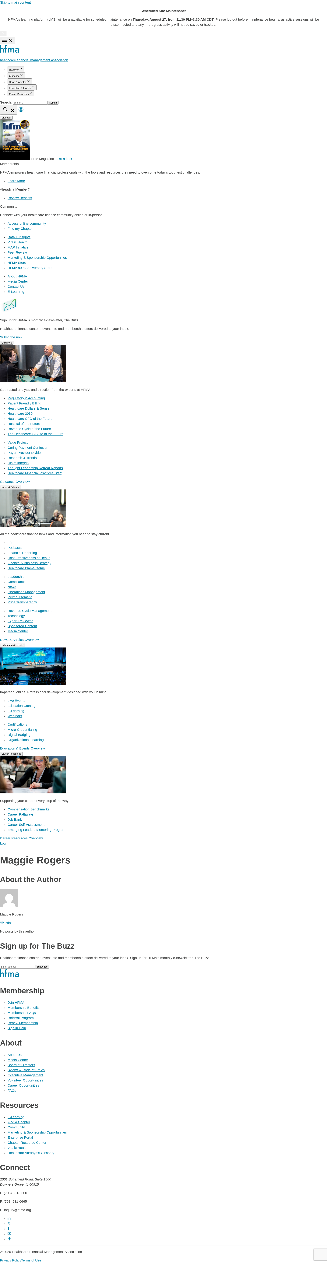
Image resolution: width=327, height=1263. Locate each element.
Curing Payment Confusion (28, 448)
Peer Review (17, 252)
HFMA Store (17, 263)
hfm (10, 543)
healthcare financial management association (34, 60)
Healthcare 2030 (20, 413)
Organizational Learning (26, 740)
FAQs (12, 1090)
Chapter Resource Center (27, 1143)
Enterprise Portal (20, 1137)
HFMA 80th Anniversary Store (30, 268)
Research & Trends (22, 458)
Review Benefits (20, 198)
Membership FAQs (22, 1013)
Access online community (27, 223)
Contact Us (16, 286)
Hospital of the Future (24, 424)
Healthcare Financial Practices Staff (35, 473)
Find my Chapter (20, 229)
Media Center (18, 281)
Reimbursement (20, 597)
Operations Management (26, 592)
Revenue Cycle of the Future (29, 429)
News (12, 587)
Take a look (63, 159)
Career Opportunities (23, 1085)
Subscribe (42, 966)
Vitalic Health (17, 242)
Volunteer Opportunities (25, 1080)
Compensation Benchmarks (28, 809)
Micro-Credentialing (22, 730)
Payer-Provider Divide (24, 453)
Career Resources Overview (21, 838)
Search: (6, 102)
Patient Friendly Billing (24, 403)
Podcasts (15, 548)
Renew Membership (23, 1023)
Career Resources (19, 94)
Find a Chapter (19, 1122)
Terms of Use (31, 1260)
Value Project (18, 442)
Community (16, 1127)
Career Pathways (21, 814)
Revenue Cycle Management (29, 611)
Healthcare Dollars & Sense (28, 408)
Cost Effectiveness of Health (29, 558)
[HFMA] (9, 52)
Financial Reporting (22, 553)
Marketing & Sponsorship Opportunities (37, 257)
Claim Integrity (18, 463)
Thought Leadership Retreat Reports (35, 468)
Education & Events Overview (22, 748)
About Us (15, 1055)
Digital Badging (19, 735)
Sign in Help (17, 1028)
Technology (16, 616)
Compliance (17, 582)
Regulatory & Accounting (26, 398)
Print (8, 923)
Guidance (14, 76)
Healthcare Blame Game (26, 568)
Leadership (16, 577)
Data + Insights (19, 237)
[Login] (21, 112)
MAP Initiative (18, 247)
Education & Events (20, 88)
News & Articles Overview (19, 640)
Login (4, 843)
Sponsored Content (22, 626)
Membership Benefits (24, 1008)
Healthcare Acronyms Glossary (31, 1153)
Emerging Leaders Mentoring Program (36, 830)
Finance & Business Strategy (29, 563)
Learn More (16, 181)
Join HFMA (16, 1002)
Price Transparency (22, 602)
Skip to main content (15, 2)
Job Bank (15, 819)
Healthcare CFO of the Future (30, 419)
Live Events (16, 701)
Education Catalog (21, 706)
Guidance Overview (15, 482)
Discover (14, 70)
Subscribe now (11, 337)
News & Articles (17, 82)
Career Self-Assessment (26, 825)
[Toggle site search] (8, 110)
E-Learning (16, 292)
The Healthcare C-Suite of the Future (35, 434)
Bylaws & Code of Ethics (26, 1070)
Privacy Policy (10, 1260)
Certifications (17, 724)
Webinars (15, 716)
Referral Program (21, 1018)
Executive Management (25, 1075)
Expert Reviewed (20, 621)
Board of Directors (21, 1065)
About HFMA (17, 276)
